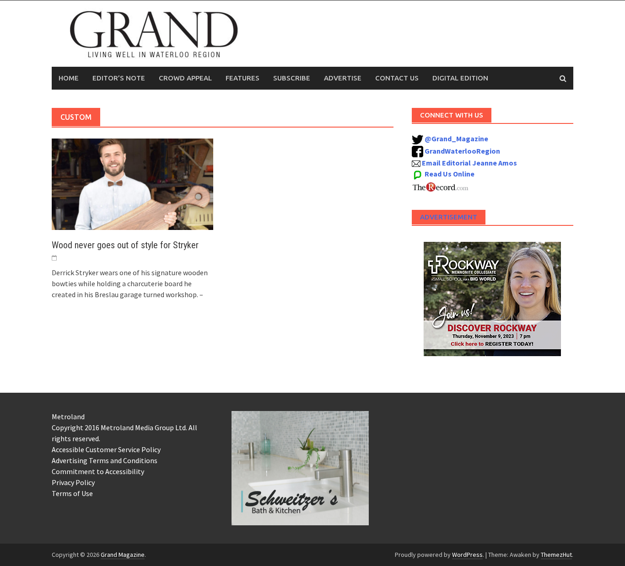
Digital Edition (460, 78)
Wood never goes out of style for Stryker (125, 245)
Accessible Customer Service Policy (106, 449)
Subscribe (291, 78)
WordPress (467, 554)
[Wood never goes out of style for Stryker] (132, 183)
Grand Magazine (123, 554)
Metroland (68, 416)
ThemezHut (556, 554)
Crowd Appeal (185, 78)
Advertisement (448, 217)
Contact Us (397, 78)
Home (69, 78)
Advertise (342, 78)
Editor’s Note (118, 78)
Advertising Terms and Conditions (104, 460)
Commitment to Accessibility (98, 471)
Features (242, 78)
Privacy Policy (73, 482)
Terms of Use (72, 493)
